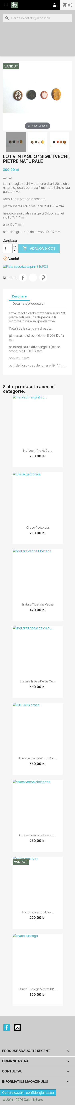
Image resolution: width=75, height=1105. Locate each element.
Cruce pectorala (37, 527)
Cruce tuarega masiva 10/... (37, 989)
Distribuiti (23, 278)
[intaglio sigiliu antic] (37, 142)
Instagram (17, 1027)
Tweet (33, 278)
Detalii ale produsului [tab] (28, 303)
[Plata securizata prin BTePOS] (37, 267)
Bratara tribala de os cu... (37, 681)
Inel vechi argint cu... (37, 450)
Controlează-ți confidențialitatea (28, 1092)
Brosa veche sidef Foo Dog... (37, 758)
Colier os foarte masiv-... (38, 912)
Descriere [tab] (19, 296)
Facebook (6, 1027)
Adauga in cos (39, 248)
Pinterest (43, 278)
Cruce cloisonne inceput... (37, 835)
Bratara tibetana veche (37, 604)
